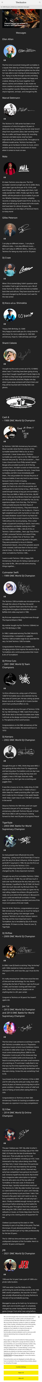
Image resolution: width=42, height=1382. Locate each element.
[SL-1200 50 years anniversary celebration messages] (21, 18)
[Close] (39, 1317)
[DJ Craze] (21, 271)
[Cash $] (21, 434)
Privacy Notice (18, 1355)
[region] (21, 1348)
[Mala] (21, 170)
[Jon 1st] (21, 1029)
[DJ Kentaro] (21, 753)
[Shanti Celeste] (21, 356)
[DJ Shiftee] (21, 953)
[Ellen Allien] (21, 52)
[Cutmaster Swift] (21, 589)
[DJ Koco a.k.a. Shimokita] (21, 316)
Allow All (21, 1378)
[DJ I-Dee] (21, 1135)
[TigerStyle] (21, 842)
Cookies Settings (21, 1367)
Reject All (21, 1373)
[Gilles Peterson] (21, 231)
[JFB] (21, 1267)
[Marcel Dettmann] (21, 111)
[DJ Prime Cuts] (21, 681)
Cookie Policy (7, 1355)
